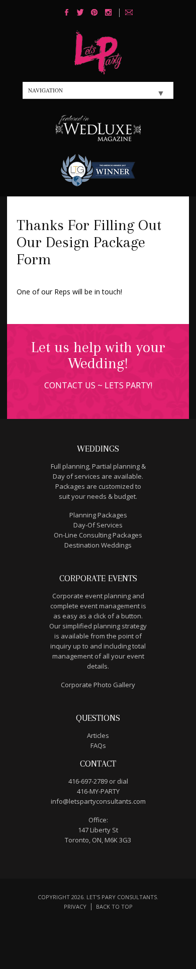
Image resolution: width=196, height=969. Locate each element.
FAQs (98, 745)
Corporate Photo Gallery (98, 684)
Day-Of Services (98, 524)
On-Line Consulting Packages (98, 535)
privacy (75, 906)
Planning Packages (98, 514)
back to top (114, 906)
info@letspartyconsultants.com (98, 801)
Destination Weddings (98, 545)
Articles (98, 735)
